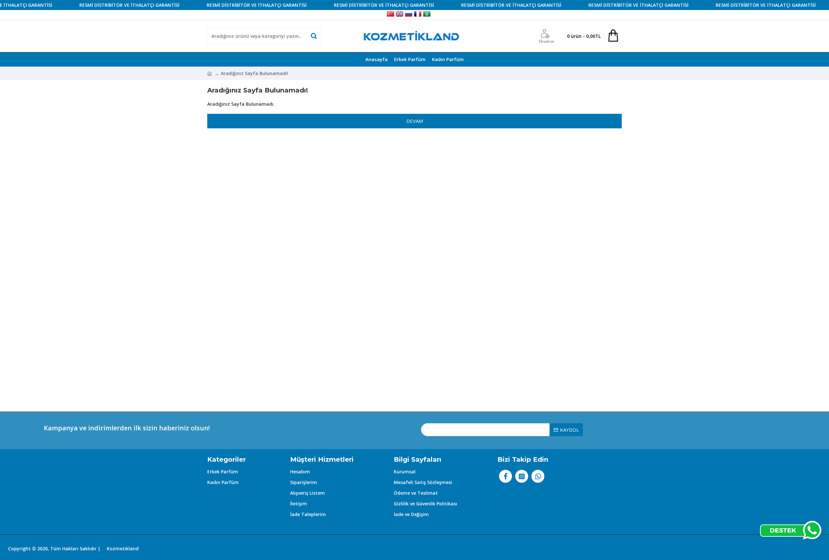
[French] (418, 15)
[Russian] (409, 15)
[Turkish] (390, 15)
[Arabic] (427, 15)
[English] (399, 15)
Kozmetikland (123, 548)
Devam (414, 121)
